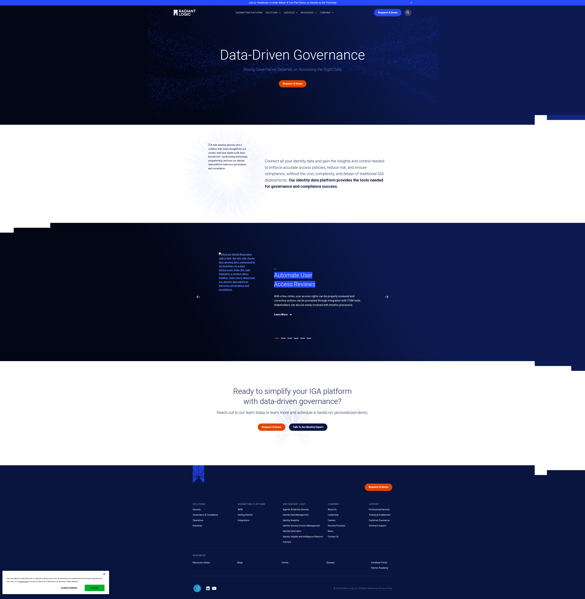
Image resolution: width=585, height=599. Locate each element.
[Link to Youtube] (214, 588)
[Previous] (198, 296)
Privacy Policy (385, 588)
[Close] (104, 574)
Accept (94, 588)
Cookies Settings (69, 587)
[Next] (387, 296)
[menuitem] (249, 13)
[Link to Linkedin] (208, 588)
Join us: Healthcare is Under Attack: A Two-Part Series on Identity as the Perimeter (292, 2)
